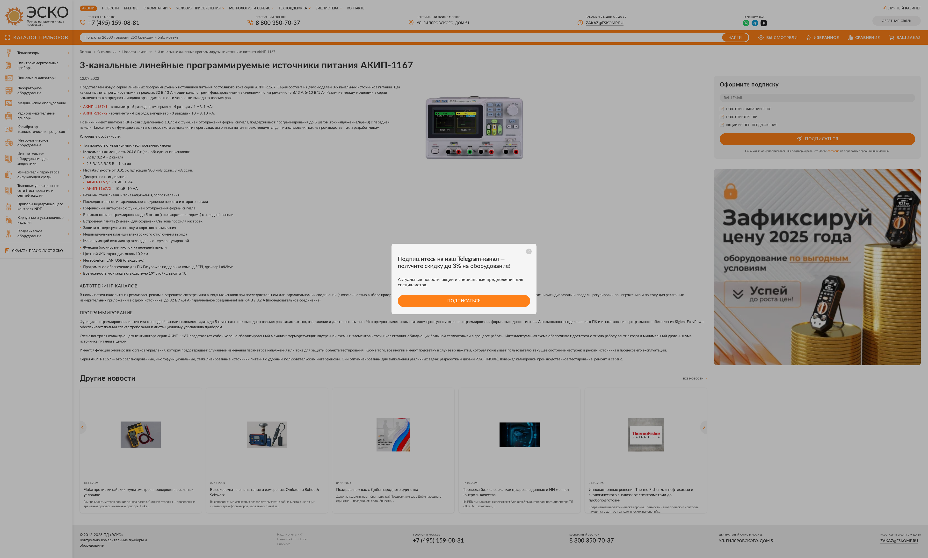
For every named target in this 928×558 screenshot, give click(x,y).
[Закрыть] (529, 251)
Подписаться (463, 301)
